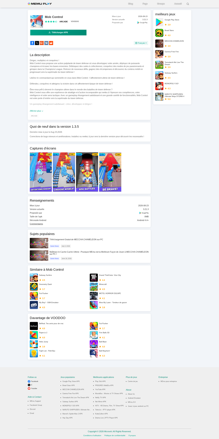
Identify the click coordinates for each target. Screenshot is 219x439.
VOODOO (75, 21)
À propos (132, 435)
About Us (131, 394)
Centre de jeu (133, 381)
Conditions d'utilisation (92, 435)
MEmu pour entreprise (169, 381)
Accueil (178, 4)
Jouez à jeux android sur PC (138, 406)
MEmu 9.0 (131, 402)
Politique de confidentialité (114, 435)
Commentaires (36, 224)
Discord (32, 409)
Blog (130, 4)
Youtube (34, 388)
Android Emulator (134, 398)
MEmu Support (35, 401)
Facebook (34, 381)
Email (32, 413)
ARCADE (63, 22)
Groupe (161, 4)
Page (145, 4)
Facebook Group (36, 405)
